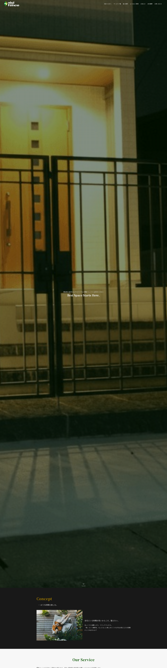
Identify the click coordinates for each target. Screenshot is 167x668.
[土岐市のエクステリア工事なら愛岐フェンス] (11, 3)
